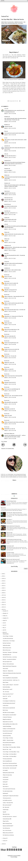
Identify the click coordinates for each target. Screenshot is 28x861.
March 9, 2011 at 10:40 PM (10, 338)
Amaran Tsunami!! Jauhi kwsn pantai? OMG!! (10, 765)
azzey (5, 108)
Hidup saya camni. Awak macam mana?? (13, 559)
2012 (3, 607)
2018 (3, 592)
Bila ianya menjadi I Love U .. (7, 661)
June (4, 625)
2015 (3, 599)
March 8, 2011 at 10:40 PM (10, 121)
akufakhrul (6, 268)
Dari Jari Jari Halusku (16, 855)
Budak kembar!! (5, 793)
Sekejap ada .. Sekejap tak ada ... (8, 670)
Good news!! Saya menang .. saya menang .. (10, 656)
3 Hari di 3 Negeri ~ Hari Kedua (8, 636)
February (4, 838)
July (3, 622)
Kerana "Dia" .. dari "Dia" (7, 696)
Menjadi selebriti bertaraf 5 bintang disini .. (13, 526)
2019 (3, 590)
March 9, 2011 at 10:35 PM (10, 278)
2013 (3, 604)
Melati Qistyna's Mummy (8, 433)
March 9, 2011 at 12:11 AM (9, 214)
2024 (3, 578)
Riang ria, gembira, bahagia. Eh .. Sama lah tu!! (10, 684)
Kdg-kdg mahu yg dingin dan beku (8, 772)
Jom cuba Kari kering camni (7, 733)
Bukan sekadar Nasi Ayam (7, 744)
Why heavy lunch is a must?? (7, 689)
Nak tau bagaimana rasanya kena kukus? (9, 714)
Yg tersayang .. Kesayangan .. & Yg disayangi (10, 652)
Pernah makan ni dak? (10, 545)
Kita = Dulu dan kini (6, 807)
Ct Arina (5, 261)
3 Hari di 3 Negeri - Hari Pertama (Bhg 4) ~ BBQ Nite (11, 747)
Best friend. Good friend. (7, 643)
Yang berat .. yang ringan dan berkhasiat (9, 659)
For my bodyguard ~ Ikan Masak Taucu (9, 700)
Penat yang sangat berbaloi (7, 758)
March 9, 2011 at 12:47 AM (10, 229)
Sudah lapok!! (5, 698)
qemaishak (6, 146)
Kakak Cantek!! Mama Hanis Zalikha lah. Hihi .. (10, 724)
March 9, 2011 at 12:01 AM (10, 208)
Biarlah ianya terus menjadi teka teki (9, 707)
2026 (3, 573)
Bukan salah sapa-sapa (6, 650)
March (4, 632)
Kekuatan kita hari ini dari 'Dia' (8, 721)
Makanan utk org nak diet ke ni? (8, 832)
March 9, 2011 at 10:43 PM (10, 377)
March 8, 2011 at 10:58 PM (10, 150)
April (4, 629)
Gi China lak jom (5, 705)
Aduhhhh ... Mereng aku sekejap (8, 740)
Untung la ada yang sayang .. (7, 774)
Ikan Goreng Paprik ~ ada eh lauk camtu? (9, 767)
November (4, 613)
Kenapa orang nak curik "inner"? (8, 693)
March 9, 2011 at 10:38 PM (10, 311)
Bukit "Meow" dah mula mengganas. (9, 712)
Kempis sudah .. (5, 784)
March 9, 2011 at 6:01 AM (9, 242)
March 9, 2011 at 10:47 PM (10, 430)
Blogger (16, 857)
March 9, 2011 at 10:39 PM (10, 318)
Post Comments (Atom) (10, 448)
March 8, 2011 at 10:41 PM (10, 128)
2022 (3, 583)
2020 (3, 588)
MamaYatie (6, 124)
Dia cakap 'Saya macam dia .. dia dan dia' (10, 816)
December (4, 610)
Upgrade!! (4, 811)
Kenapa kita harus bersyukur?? (8, 730)
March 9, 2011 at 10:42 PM (10, 364)
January (4, 840)
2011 (3, 609)
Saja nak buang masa (6, 828)
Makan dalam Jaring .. (6, 814)
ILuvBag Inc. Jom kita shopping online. (9, 728)
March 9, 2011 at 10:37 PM (10, 298)
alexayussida (6, 160)
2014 (3, 602)
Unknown (5, 175)
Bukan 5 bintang (5, 682)
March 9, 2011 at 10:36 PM (10, 285)
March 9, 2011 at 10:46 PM (10, 417)
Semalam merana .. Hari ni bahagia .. (9, 640)
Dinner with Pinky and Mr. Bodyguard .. (9, 742)
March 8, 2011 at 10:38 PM (10, 113)
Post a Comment (4, 441)
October (4, 615)
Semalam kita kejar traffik (7, 818)
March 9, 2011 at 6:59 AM (9, 250)
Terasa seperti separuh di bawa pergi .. (9, 788)
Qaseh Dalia (6, 211)
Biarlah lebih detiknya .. (7, 687)
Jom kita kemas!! (5, 777)
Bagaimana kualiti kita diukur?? (8, 825)
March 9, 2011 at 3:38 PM (9, 265)
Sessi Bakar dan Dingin (10, 552)
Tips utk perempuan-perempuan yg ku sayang (13, 539)
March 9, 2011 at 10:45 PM (10, 404)
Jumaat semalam (5, 675)
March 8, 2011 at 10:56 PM (10, 143)
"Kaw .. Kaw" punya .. (6, 691)
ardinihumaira (6, 245)
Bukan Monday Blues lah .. (7, 654)
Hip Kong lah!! (5, 781)
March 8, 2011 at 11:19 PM (9, 165)
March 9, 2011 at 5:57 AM (9, 235)
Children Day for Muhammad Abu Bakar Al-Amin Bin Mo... (12, 673)
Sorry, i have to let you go (7, 830)
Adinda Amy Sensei (7, 197)
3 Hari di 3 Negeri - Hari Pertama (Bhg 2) (9, 754)
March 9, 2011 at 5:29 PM (9, 271)
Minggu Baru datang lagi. (7, 719)
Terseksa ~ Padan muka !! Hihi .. (8, 802)
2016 (3, 597)
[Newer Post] (3, 446)
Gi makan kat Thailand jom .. (7, 717)
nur (5, 137)
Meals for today (5, 710)
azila (5, 224)
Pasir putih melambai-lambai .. (8, 791)
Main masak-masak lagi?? (7, 804)
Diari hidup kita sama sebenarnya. (8, 835)
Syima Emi (6, 191)
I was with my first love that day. (8, 638)
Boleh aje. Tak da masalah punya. (8, 663)
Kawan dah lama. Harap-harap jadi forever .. (10, 763)
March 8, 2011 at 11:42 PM (10, 201)
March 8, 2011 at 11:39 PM (10, 194)
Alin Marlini (6, 116)
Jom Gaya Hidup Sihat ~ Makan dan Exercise (12, 19)
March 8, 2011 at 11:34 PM (10, 188)
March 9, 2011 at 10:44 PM (10, 397)
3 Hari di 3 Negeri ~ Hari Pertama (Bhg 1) (9, 756)
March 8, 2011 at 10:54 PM (10, 134)
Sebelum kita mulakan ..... (7, 645)
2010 (3, 843)
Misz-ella (5, 274)
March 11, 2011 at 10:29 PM (10, 438)
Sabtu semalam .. (6, 668)
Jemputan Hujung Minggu (7, 726)
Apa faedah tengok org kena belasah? (9, 703)
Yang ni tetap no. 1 (9, 519)
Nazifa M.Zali (6, 204)
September (5, 618)
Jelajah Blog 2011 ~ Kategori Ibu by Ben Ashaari (14, 512)
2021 (3, 585)
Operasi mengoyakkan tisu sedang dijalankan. (10, 677)
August (4, 620)
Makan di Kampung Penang (7, 823)
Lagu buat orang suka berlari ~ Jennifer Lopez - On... (11, 680)
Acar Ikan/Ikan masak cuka (7, 800)
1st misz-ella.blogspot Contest (11, 501)
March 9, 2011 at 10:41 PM (10, 357)
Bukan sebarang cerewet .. (7, 647)
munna (5, 253)
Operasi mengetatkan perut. (7, 761)
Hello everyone (3, 507)
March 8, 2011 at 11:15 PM (9, 157)
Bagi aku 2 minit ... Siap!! (7, 749)
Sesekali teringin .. (6, 809)
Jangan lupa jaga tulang (7, 735)
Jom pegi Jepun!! (5, 779)
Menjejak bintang (5, 633)
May (3, 627)
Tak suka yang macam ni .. (7, 798)
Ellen (5, 131)
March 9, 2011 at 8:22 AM (9, 258)
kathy (5, 154)
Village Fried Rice (6, 821)
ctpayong (5, 217)
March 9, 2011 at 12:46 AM (10, 221)
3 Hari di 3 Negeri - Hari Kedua (8, 737)
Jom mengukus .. (5, 770)
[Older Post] (25, 446)
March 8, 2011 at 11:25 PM (10, 180)
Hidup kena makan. (9, 532)
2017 (3, 595)
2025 (3, 576)
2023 (3, 580)
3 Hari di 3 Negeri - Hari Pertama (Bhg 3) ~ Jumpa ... (11, 751)
